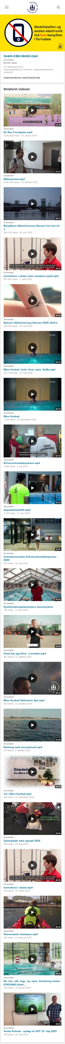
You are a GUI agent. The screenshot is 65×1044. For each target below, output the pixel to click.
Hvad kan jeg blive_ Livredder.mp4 (25, 653)
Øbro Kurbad (12, 416)
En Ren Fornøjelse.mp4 (18, 132)
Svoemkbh (9, 60)
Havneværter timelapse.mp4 (21, 934)
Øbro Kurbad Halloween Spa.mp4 (24, 700)
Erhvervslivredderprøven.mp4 (22, 463)
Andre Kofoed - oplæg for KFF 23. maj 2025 (30, 1031)
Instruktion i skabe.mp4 (18, 887)
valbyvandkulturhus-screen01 (18, 69)
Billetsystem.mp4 (14, 179)
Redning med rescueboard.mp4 (23, 747)
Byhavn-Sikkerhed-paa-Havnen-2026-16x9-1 (31, 322)
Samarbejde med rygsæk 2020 (22, 840)
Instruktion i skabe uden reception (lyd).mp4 (31, 276)
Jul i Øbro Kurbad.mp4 (17, 793)
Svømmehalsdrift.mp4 (17, 509)
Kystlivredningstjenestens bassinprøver (28, 606)
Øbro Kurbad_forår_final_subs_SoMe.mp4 (29, 369)
